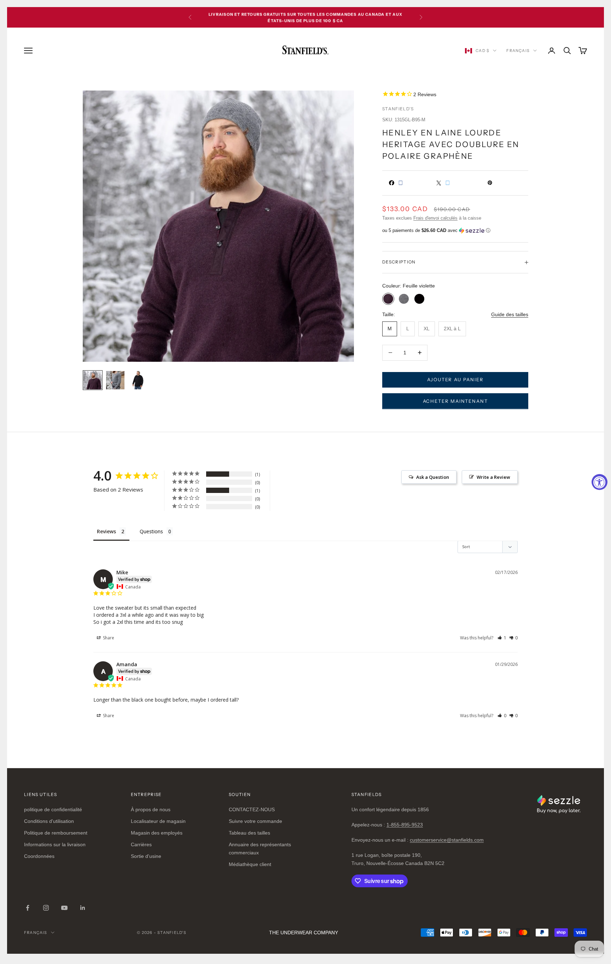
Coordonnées (39, 856)
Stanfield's (398, 108)
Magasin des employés (156, 833)
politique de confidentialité (53, 809)
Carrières (141, 844)
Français (518, 50)
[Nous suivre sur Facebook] (27, 907)
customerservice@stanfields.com (447, 840)
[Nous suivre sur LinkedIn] (82, 907)
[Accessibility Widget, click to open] (599, 482)
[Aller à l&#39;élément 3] (138, 380)
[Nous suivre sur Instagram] (46, 907)
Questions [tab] (151, 531)
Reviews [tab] (106, 531)
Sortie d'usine (146, 856)
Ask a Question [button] (432, 477)
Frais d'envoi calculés (435, 218)
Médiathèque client (250, 864)
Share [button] (108, 638)
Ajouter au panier (455, 379)
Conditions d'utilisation (49, 821)
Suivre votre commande (255, 821)
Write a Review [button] (493, 477)
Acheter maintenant (455, 401)
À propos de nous (150, 809)
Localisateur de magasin (158, 821)
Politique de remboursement (55, 833)
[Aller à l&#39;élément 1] (93, 380)
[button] (455, 230)
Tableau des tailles (249, 833)
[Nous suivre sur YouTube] (64, 907)
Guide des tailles (509, 314)
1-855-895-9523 (404, 824)
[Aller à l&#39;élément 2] (115, 380)
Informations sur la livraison (55, 844)
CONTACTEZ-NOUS (252, 809)
